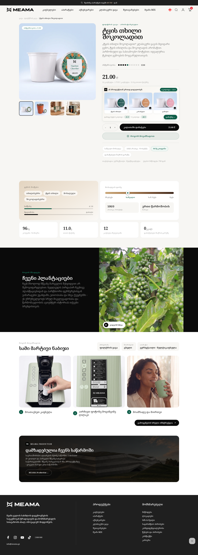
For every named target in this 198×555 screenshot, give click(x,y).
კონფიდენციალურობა (153, 528)
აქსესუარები (99, 520)
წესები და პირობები (152, 532)
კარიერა (146, 540)
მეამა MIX (97, 532)
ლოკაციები (147, 516)
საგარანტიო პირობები (153, 524)
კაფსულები (98, 512)
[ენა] (171, 10)
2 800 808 (38, 537)
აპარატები (98, 516)
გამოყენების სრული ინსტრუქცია (155, 423)
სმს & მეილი (148, 520)
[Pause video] (179, 328)
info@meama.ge (13, 544)
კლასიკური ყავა (100, 524)
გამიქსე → (170, 117)
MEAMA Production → (39, 472)
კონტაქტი (147, 536)
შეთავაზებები (99, 528)
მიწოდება (147, 512)
